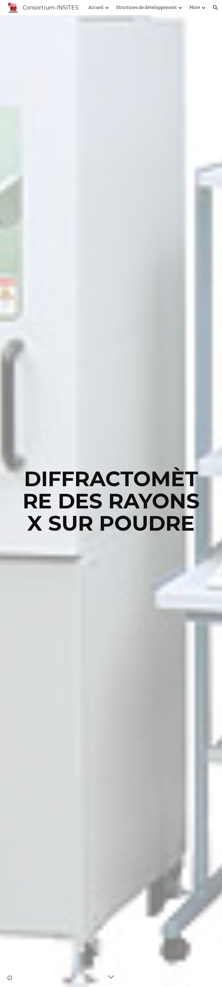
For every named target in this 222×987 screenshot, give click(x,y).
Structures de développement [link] (146, 7)
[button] (215, 7)
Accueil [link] (95, 7)
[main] (111, 501)
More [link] (195, 7)
